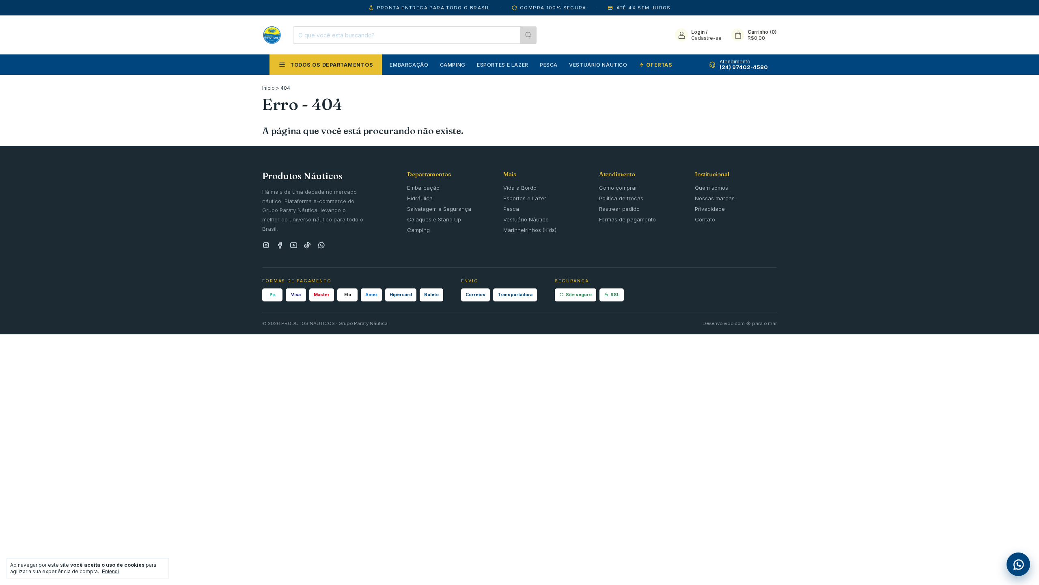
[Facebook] (280, 245)
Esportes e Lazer (502, 65)
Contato (705, 219)
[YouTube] (293, 245)
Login (698, 32)
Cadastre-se (706, 38)
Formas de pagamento (627, 219)
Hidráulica (420, 198)
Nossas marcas (715, 198)
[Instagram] (266, 245)
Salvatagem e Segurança (439, 209)
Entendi (110, 571)
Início (268, 88)
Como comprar (618, 187)
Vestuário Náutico (598, 65)
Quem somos (711, 187)
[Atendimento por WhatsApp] (1018, 564)
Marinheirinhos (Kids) (529, 230)
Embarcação (409, 65)
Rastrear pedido (619, 209)
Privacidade (710, 209)
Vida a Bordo (520, 187)
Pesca (549, 65)
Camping (453, 65)
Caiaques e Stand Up (434, 219)
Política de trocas (621, 198)
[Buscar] (528, 35)
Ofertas (659, 65)
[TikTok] (307, 245)
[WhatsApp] (321, 245)
